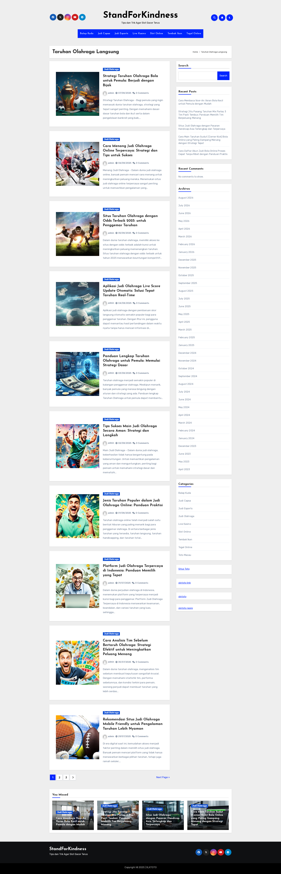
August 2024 (185, 384)
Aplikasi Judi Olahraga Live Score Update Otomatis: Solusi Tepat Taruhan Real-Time (131, 291)
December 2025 (187, 259)
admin (111, 93)
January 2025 (186, 345)
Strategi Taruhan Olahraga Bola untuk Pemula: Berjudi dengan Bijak (130, 80)
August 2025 (185, 290)
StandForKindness (140, 15)
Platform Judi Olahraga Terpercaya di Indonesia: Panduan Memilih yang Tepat (133, 570)
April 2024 (184, 415)
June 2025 (184, 306)
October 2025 (186, 275)
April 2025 (184, 322)
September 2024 (187, 376)
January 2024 (186, 438)
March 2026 (185, 236)
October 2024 (186, 368)
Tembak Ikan (175, 33)
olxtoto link (184, 582)
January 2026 (186, 252)
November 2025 (187, 267)
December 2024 (187, 353)
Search (183, 65)
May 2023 (183, 461)
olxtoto (182, 596)
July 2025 (184, 298)
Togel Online (193, 33)
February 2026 (186, 244)
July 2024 (184, 391)
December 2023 (187, 446)
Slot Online (156, 33)
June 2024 (184, 399)
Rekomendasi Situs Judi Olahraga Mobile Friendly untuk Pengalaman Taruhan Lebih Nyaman (133, 724)
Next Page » (163, 777)
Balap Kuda (87, 33)
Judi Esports (121, 33)
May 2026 (184, 221)
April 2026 (184, 228)
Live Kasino (139, 33)
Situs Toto (184, 569)
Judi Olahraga (111, 69)
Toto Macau (184, 555)
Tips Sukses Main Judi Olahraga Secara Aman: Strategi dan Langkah (130, 430)
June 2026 (184, 213)
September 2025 (187, 283)
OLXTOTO (151, 867)
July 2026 (184, 205)
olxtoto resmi (185, 608)
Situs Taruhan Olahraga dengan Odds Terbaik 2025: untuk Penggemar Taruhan (130, 220)
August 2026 (185, 197)
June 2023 (184, 453)
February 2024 (186, 430)
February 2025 (186, 337)
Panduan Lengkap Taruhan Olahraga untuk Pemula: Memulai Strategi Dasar (131, 360)
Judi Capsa (104, 33)
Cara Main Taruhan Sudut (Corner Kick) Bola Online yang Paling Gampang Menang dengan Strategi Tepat (203, 140)
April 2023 (184, 469)
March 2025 (185, 329)
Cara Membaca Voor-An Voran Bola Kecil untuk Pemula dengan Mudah (71, 821)
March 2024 (185, 422)
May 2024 (184, 407)
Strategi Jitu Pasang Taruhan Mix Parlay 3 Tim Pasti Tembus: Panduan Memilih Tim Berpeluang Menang (202, 114)
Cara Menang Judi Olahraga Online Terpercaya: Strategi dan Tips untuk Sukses (130, 150)
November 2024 (187, 360)
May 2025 (183, 314)
